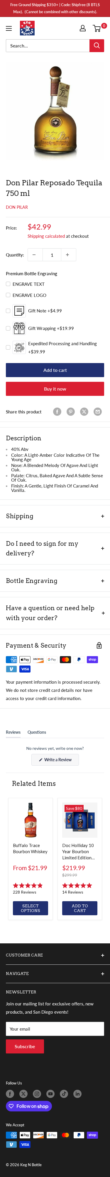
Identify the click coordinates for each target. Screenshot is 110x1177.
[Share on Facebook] (58, 412)
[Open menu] (10, 28)
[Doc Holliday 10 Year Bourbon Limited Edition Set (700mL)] (79, 820)
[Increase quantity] (68, 255)
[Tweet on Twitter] (85, 412)
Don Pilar (17, 207)
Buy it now (55, 388)
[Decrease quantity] (35, 255)
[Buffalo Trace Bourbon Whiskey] (30, 820)
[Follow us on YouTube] (51, 1094)
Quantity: (15, 254)
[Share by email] (99, 412)
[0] (98, 28)
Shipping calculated (46, 236)
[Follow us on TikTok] (65, 1094)
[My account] (84, 28)
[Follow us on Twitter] (24, 1094)
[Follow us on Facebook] (11, 1094)
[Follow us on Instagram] (38, 1094)
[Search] (96, 45)
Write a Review (61, 761)
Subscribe (25, 1046)
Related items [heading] (34, 783)
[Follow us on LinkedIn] (78, 1094)
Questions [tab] (37, 733)
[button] (30, 888)
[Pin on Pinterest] (72, 412)
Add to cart (55, 370)
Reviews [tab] (13, 733)
